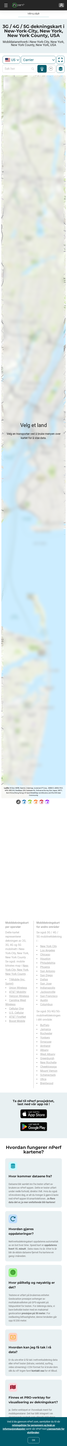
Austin (44, 1000)
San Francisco (49, 996)
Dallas (44, 979)
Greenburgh (47, 1058)
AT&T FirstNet (17, 1016)
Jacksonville (47, 992)
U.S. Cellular (16, 1012)
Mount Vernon (48, 1070)
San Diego (46, 975)
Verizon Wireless (19, 996)
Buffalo (44, 1025)
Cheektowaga (48, 1066)
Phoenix (45, 967)
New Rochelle (48, 1062)
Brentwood (46, 1083)
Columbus (46, 1004)
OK (33, 1440)
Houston (45, 958)
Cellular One (16, 1008)
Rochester (46, 1033)
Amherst (45, 1046)
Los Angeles (47, 950)
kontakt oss (38, 1370)
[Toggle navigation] (5, 5)
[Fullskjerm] (60, 60)
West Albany (47, 1054)
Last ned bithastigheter (50, 69)
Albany (44, 1050)
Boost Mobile (17, 1021)
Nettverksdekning (42, 69)
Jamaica (45, 1029)
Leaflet (6, 788)
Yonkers (45, 1037)
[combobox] (11, 60)
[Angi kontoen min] (61, 5)
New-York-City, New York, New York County (17, 970)
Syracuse (45, 1041)
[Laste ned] (33, 1113)
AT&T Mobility (17, 992)
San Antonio (47, 971)
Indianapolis (47, 987)
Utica (43, 1079)
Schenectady (48, 1075)
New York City (48, 946)
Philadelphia (47, 963)
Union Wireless (18, 987)
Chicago (45, 954)
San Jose (46, 983)
